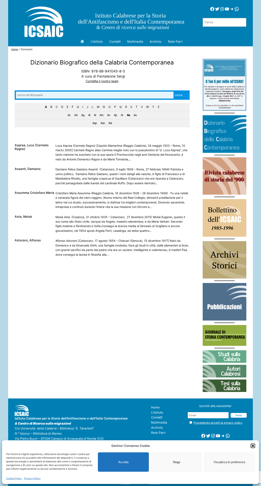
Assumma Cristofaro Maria (34, 193)
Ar (122, 115)
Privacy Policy (32, 478)
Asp (94, 123)
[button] (253, 446)
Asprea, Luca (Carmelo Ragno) (32, 147)
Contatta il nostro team (102, 81)
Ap (115, 115)
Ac (69, 115)
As (128, 115)
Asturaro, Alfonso (28, 240)
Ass (103, 123)
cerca (178, 95)
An (108, 115)
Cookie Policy (14, 478)
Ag (82, 115)
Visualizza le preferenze (229, 462)
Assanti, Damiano (28, 169)
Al (95, 115)
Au (135, 115)
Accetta (123, 462)
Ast (110, 123)
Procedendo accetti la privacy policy (218, 422)
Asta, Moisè (23, 217)
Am (101, 115)
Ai (89, 115)
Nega (176, 462)
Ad (75, 115)
